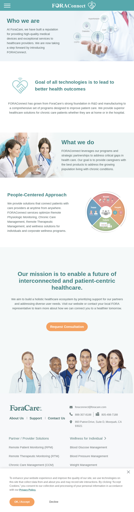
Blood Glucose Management (88, 447)
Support (36, 418)
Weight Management (83, 465)
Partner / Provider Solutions (29, 438)
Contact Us (56, 418)
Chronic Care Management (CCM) (31, 465)
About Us (16, 418)
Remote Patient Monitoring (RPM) (31, 447)
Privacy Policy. (27, 489)
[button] (67, 502)
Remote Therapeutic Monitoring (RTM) (34, 456)
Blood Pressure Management (89, 456)
